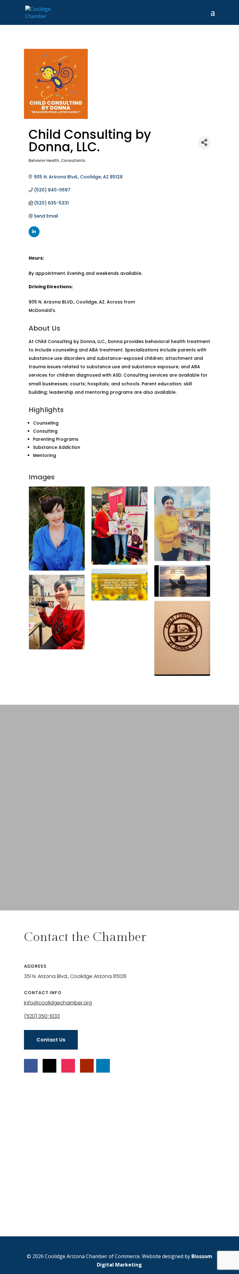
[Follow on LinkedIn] (103, 1066)
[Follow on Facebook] (31, 1066)
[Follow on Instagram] (68, 1066)
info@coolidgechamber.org (58, 1002)
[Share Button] (204, 142)
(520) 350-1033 (42, 1016)
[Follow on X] (49, 1066)
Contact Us (50, 1039)
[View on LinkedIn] (34, 236)
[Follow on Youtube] (87, 1066)
